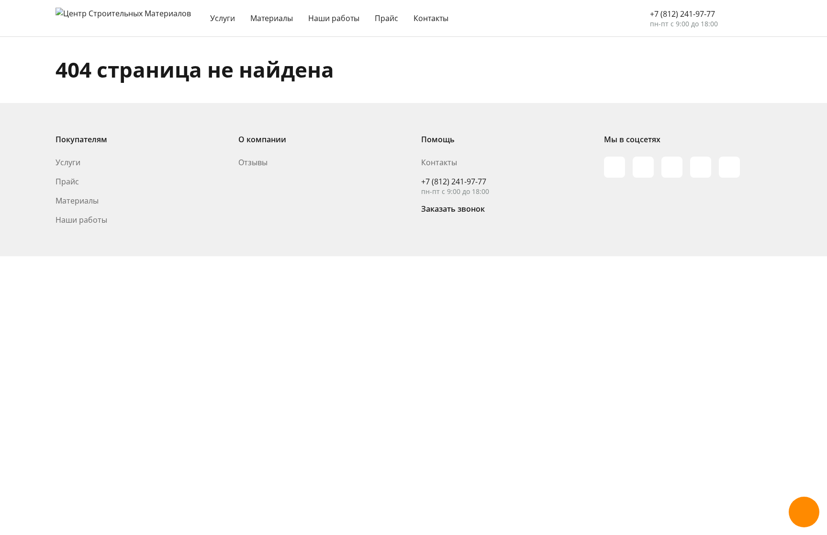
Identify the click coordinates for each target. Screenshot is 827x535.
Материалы (271, 18)
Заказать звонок (453, 209)
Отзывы (253, 162)
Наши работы (333, 18)
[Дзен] (729, 167)
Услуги (222, 18)
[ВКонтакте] (700, 167)
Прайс (386, 18)
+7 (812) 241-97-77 (682, 14)
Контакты (431, 18)
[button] (804, 512)
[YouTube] (671, 167)
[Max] (614, 167)
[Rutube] (643, 167)
